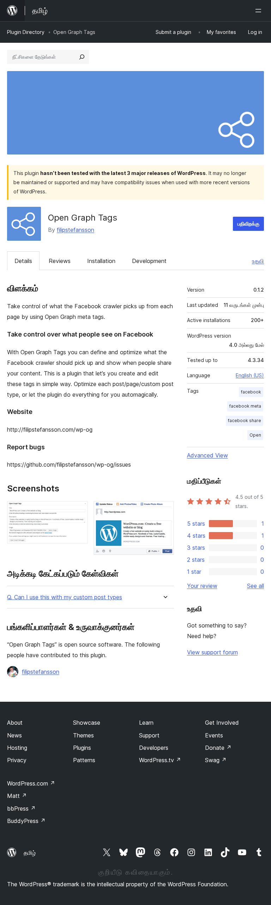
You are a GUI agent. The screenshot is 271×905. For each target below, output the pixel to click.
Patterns (84, 760)
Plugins (82, 747)
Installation (101, 260)
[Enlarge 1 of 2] (78, 510)
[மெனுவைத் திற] (259, 10)
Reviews (60, 260)
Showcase (86, 722)
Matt (17, 795)
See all (255, 585)
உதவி (258, 260)
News (14, 735)
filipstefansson (75, 229)
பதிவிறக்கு (248, 224)
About (15, 722)
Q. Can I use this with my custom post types (64, 597)
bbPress (21, 808)
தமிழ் (30, 852)
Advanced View (207, 455)
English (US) (250, 375)
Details (23, 260)
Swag (216, 760)
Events (214, 735)
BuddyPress (26, 820)
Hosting (17, 747)
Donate (218, 747)
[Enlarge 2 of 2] (164, 510)
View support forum (212, 652)
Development (149, 260)
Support (149, 735)
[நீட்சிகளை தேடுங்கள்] (82, 57)
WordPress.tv (160, 760)
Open (255, 435)
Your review (202, 585)
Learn (146, 722)
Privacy (16, 760)
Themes (83, 735)
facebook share (244, 420)
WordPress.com (31, 783)
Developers (153, 747)
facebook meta (245, 406)
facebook (251, 392)
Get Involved (222, 722)
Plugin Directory (25, 32)
